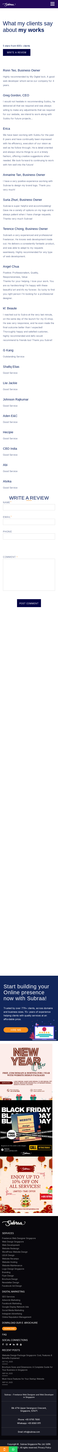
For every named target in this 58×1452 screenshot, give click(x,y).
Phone (7, 531)
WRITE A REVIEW (16, 52)
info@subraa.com (32, 1432)
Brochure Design (10, 1279)
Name (6, 502)
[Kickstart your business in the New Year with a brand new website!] (26, 1072)
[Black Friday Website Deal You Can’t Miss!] (26, 1128)
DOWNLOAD (9, 1329)
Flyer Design (8, 1275)
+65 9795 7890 (32, 1419)
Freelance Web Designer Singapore (19, 1238)
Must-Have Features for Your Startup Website (23, 1379)
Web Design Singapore (13, 1241)
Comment (10, 556)
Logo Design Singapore (13, 1269)
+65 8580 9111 (34, 1423)
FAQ (4, 1334)
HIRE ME (16, 1029)
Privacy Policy (44, 1447)
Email (7, 517)
